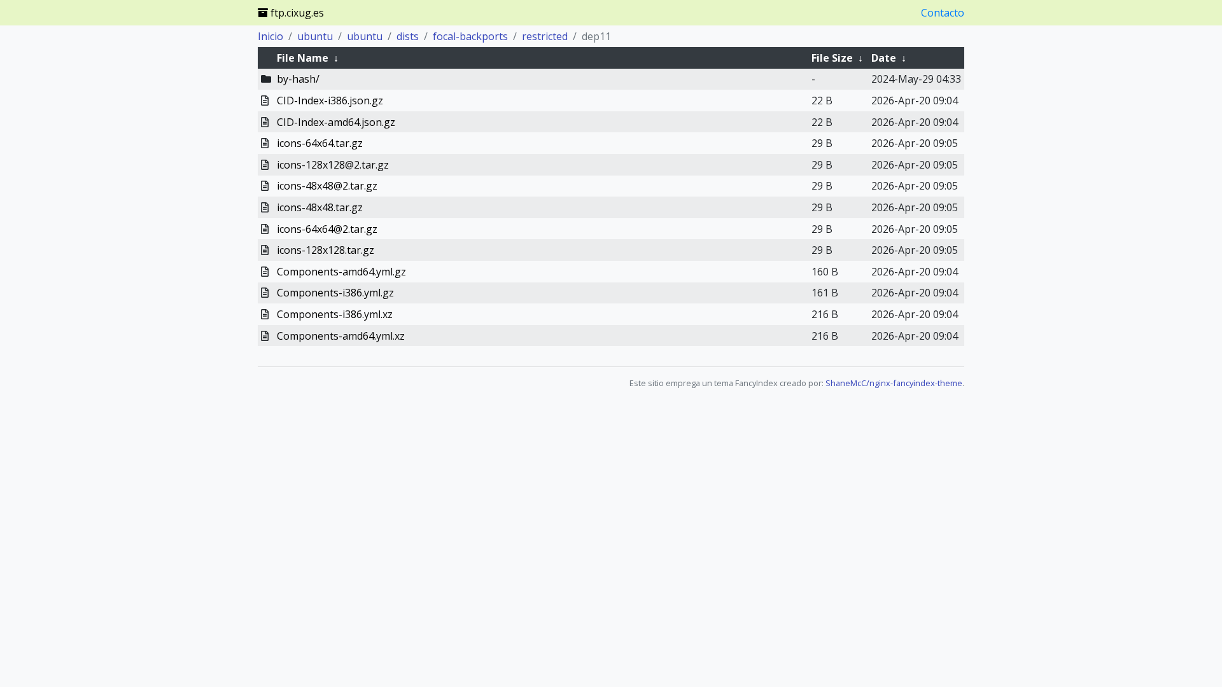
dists (408, 36)
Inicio (270, 36)
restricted (545, 36)
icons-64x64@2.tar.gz (327, 229)
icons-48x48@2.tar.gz (327, 186)
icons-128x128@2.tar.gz (333, 165)
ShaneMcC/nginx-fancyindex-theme (893, 383)
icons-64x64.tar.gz (320, 143)
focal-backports (470, 36)
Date (883, 58)
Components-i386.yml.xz (335, 314)
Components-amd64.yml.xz (341, 336)
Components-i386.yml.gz (335, 293)
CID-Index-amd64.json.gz (336, 122)
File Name (302, 58)
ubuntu (315, 36)
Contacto (942, 13)
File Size (832, 58)
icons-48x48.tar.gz (320, 207)
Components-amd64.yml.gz (341, 272)
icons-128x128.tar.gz (325, 250)
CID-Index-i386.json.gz (330, 101)
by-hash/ (298, 79)
